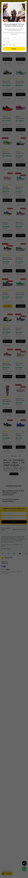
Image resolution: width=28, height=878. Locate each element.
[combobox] (5, 45)
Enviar (14, 49)
